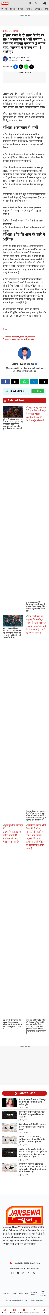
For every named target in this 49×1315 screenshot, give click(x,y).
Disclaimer (23, 1294)
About (14, 1294)
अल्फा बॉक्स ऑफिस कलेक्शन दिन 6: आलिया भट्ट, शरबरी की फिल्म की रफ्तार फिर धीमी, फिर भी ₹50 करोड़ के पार (12, 633)
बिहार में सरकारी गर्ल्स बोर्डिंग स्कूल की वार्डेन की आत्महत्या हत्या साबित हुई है (33, 1102)
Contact (6, 1294)
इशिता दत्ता (23, 337)
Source (6, 329)
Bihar (20, 9)
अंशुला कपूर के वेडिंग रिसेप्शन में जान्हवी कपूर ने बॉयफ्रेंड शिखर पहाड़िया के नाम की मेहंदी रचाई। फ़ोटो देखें (35, 606)
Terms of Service (43, 1294)
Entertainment (12, 31)
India (12, 9)
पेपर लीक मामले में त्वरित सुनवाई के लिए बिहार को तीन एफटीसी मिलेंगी (32, 1127)
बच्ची (25, 339)
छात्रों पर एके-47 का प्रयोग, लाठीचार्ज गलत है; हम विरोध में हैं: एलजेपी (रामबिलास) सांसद (32, 1139)
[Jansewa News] (5, 3)
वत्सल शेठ (31, 339)
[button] (36, 3)
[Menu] (44, 3)
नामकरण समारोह (17, 339)
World (4, 9)
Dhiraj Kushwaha (19, 58)
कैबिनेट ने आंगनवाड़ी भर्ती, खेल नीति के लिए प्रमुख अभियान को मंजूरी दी (32, 1114)
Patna (29, 9)
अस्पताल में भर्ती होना (12, 337)
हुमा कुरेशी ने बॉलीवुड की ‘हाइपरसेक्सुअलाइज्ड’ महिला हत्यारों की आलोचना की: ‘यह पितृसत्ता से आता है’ (12, 1024)
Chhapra (38, 9)
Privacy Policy (34, 1294)
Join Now (37, 391)
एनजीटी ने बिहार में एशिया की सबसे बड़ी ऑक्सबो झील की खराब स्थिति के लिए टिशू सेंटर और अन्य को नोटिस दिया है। (33, 1168)
